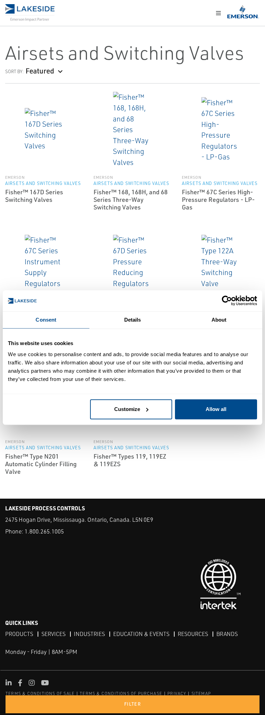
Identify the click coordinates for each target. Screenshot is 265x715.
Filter (132, 704)
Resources (193, 633)
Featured (40, 70)
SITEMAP (201, 693)
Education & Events (141, 633)
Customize (127, 409)
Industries (89, 633)
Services (53, 633)
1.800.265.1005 (44, 531)
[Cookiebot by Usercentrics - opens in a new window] (227, 300)
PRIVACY (176, 693)
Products (19, 633)
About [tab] (219, 320)
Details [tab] (132, 320)
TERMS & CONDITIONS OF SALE (40, 693)
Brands (227, 633)
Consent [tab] (46, 320)
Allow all (216, 409)
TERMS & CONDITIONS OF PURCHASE (121, 693)
